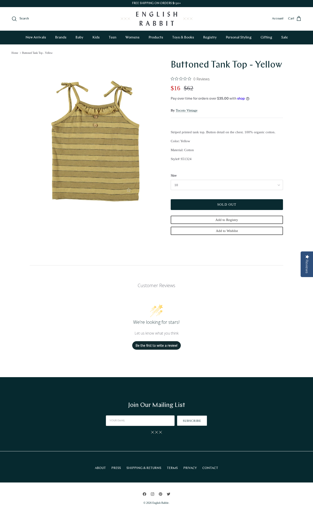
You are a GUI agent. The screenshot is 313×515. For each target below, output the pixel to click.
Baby (79, 37)
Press (116, 468)
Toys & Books (183, 37)
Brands (60, 37)
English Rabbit (160, 502)
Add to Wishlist (227, 231)
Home (14, 52)
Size (174, 175)
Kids (96, 37)
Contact (210, 468)
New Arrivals (35, 37)
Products (155, 37)
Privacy (190, 468)
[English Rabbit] (157, 19)
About (100, 468)
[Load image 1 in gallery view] (95, 141)
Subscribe (192, 420)
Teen (112, 37)
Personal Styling (239, 37)
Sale (284, 37)
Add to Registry (226, 220)
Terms (172, 468)
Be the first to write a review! (156, 345)
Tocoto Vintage (187, 110)
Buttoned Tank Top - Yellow (37, 52)
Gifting (266, 37)
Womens (132, 37)
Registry (210, 37)
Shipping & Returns (143, 468)
